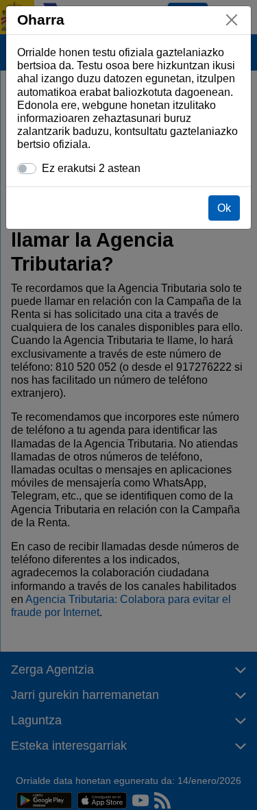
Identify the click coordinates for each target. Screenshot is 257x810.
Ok (224, 208)
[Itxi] (231, 20)
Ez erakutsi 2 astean (91, 168)
